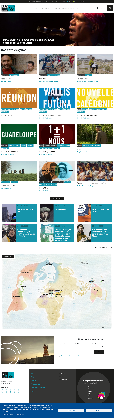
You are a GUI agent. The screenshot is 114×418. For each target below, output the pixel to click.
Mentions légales (63, 379)
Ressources (62, 373)
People (47, 8)
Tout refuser (71, 410)
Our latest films (101, 247)
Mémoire (22, 109)
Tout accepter (98, 410)
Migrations (29, 109)
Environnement (5, 182)
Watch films (7, 256)
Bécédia (63, 1)
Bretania (82, 1)
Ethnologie (4, 109)
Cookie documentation (8, 414)
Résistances (15, 75)
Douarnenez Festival (68, 8)
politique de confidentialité (74, 355)
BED (70, 1)
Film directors (56, 8)
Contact (61, 376)
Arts (10, 75)
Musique (90, 145)
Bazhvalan (54, 1)
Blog (78, 8)
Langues (16, 109)
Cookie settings (20, 414)
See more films (57, 198)
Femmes (49, 75)
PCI (75, 1)
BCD (47, 1)
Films (41, 8)
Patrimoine (97, 145)
